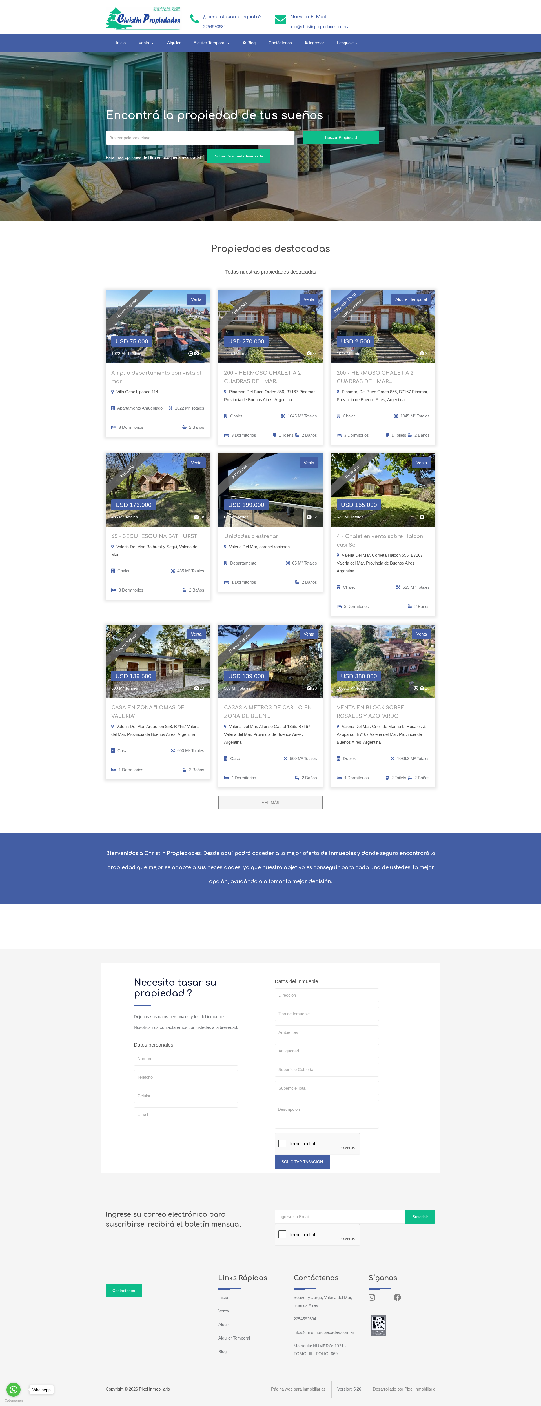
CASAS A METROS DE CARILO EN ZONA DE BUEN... (268, 712)
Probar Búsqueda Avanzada (238, 156)
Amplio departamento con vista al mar (156, 377)
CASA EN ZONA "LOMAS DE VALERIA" (148, 712)
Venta (223, 1311)
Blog (251, 42)
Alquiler (174, 42)
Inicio (121, 42)
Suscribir (420, 1216)
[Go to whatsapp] (13, 1390)
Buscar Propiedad (341, 137)
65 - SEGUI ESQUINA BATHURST (154, 536)
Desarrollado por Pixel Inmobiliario (404, 1389)
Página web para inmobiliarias (298, 1389)
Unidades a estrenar (251, 536)
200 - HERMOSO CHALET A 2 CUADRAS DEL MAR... (262, 377)
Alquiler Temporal (234, 1338)
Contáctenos (280, 42)
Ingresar (316, 42)
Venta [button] (144, 42)
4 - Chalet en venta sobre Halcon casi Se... (380, 541)
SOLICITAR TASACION (302, 1162)
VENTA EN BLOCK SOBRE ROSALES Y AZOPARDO (370, 712)
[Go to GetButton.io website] (14, 1400)
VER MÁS (270, 802)
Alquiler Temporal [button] (210, 42)
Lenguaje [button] (345, 42)
